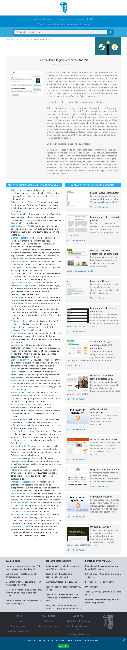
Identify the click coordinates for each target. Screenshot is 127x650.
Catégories (49, 621)
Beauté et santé (18, 226)
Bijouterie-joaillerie (19, 238)
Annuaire (42, 24)
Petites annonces (19, 470)
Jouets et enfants (19, 419)
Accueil (37, 19)
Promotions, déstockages (23, 482)
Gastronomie (17, 345)
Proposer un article (67, 19)
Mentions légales (78, 637)
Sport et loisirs (18, 493)
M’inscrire (84, 24)
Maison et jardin (18, 446)
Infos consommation (20, 404)
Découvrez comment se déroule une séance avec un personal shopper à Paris (62, 597)
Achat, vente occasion (21, 190)
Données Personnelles (78, 634)
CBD (13, 273)
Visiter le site (53, 72)
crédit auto (78, 365)
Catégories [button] (48, 19)
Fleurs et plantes (18, 333)
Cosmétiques (17, 297)
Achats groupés (18, 202)
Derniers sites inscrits (49, 626)
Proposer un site (19, 626)
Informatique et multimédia (23, 392)
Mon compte (72, 24)
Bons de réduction (19, 261)
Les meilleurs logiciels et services (61, 582)
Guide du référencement (19, 631)
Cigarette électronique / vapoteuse (27, 282)
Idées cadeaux (17, 380)
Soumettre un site (56, 24)
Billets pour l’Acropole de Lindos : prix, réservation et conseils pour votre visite (24, 593)
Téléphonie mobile (19, 502)
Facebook (85, 621)
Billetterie (15, 249)
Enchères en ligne (19, 321)
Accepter (63, 646)
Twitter (73, 621)
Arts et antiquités (19, 214)
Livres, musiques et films (22, 431)
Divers (14, 309)
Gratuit (14, 371)
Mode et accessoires (20, 458)
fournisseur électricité (83, 271)
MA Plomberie (91, 587)
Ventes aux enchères (20, 526)
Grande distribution (20, 360)
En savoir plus (91, 640)
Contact (81, 19)
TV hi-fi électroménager (22, 514)
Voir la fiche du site (99, 207)
